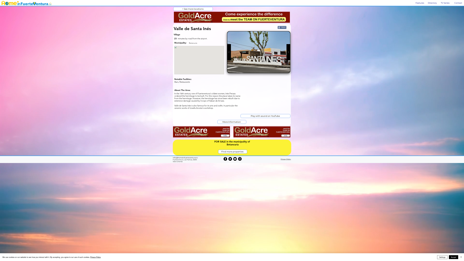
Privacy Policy (95, 257)
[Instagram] (240, 159)
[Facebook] (225, 159)
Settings (442, 257)
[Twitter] (230, 159)
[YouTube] (235, 159)
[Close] (461, 257)
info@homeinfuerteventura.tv (185, 158)
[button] (419, 3)
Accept (453, 257)
